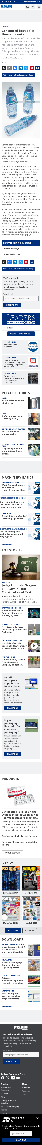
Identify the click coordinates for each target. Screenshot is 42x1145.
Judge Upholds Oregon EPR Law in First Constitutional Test (19, 589)
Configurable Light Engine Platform (19, 836)
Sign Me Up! (12, 305)
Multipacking (8, 991)
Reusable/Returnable (11, 624)
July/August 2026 (10, 893)
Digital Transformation (13, 944)
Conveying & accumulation (14, 429)
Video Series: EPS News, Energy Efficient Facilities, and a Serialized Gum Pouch (14, 646)
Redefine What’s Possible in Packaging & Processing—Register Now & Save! (14, 363)
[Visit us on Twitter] (8, 1078)
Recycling (6, 582)
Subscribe (13, 930)
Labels (5, 26)
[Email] (9, 68)
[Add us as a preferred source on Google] (37, 68)
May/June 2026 (31, 893)
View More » (7, 544)
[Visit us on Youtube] (18, 1078)
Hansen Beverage (11, 248)
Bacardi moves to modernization (10, 432)
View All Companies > (21, 334)
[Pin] (32, 68)
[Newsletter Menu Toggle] (27, 6)
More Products (12, 853)
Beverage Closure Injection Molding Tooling (19, 843)
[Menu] (39, 6)
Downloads (7, 960)
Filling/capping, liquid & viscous (13, 445)
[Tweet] (26, 68)
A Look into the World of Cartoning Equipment (14, 517)
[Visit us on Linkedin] (13, 1078)
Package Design (8, 657)
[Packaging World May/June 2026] (31, 878)
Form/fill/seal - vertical (13, 482)
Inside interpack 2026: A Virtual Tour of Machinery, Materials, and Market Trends (13, 950)
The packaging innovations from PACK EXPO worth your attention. (13, 379)
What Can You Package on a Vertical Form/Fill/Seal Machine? (13, 487)
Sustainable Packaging (12, 641)
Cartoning (6, 513)
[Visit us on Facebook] (2, 1078)
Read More (12, 708)
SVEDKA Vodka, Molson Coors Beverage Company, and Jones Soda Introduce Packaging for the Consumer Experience (13, 662)
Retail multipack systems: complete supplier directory (11, 996)
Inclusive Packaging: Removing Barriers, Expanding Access (12, 965)
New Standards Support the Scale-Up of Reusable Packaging (14, 629)
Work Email (8, 294)
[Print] (4, 68)
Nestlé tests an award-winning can (13, 401)
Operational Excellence (12, 608)
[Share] (15, 68)
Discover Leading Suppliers (11, 345)
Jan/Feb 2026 (31, 923)
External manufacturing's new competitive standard (12, 980)
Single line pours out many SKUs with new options (12, 451)
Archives (29, 930)
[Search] (33, 6)
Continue (21, 1140)
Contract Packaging (11, 975)
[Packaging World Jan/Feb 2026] (31, 908)
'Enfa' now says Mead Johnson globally (12, 417)
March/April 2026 (10, 923)
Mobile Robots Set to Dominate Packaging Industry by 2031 (12, 613)
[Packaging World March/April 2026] (11, 908)
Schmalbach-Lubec (12, 254)
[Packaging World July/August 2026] (11, 878)
